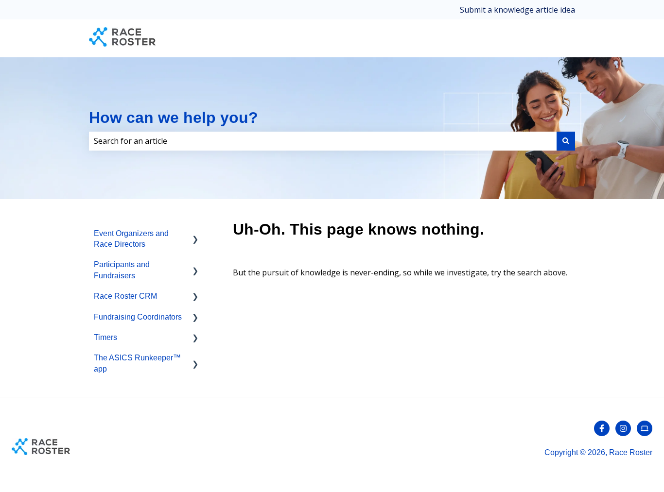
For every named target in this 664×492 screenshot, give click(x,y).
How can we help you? (173, 117)
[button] (195, 234)
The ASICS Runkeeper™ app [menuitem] (137, 363)
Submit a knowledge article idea (517, 9)
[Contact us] (644, 428)
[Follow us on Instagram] (623, 428)
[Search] (566, 141)
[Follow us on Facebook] (602, 428)
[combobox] (323, 141)
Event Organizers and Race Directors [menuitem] (131, 238)
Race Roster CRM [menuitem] (125, 296)
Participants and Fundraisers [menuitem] (122, 269)
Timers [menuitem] (105, 337)
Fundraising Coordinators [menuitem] (138, 317)
